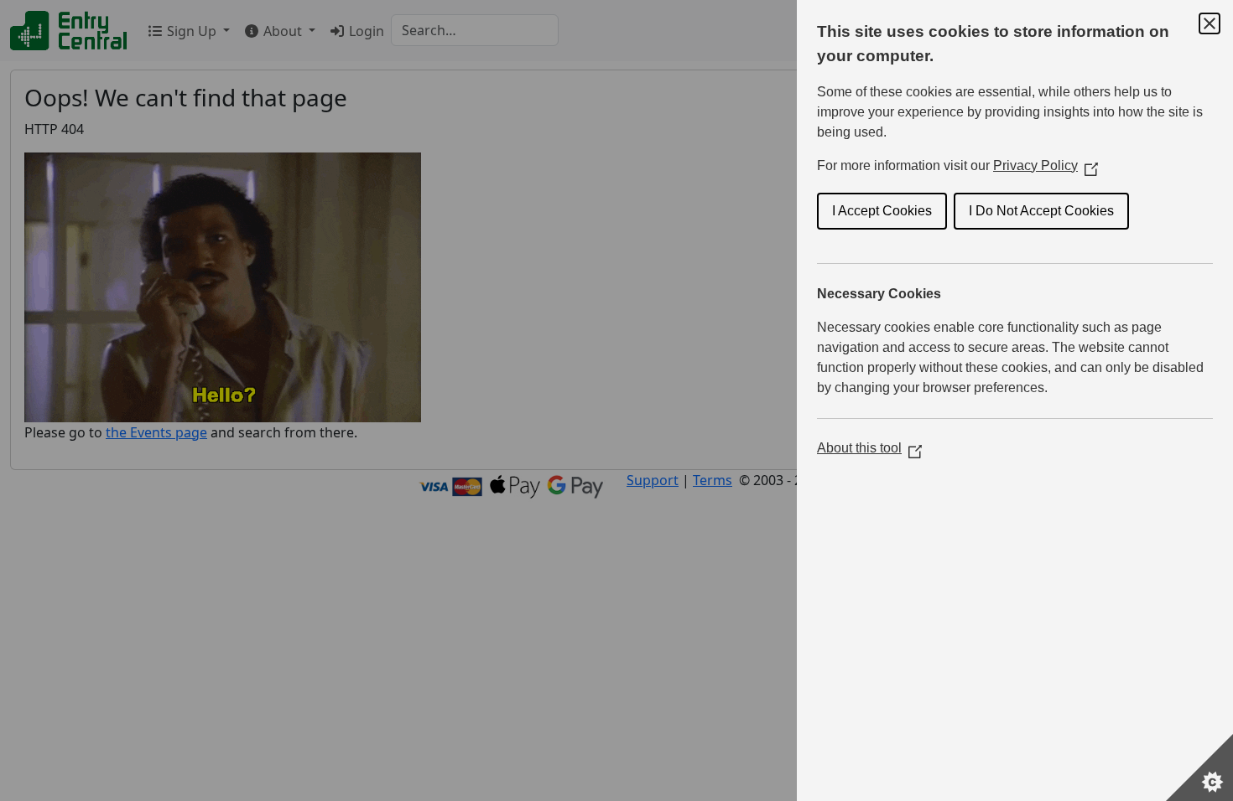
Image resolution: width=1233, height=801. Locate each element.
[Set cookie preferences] (1199, 767)
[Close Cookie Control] (1209, 23)
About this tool (869, 448)
